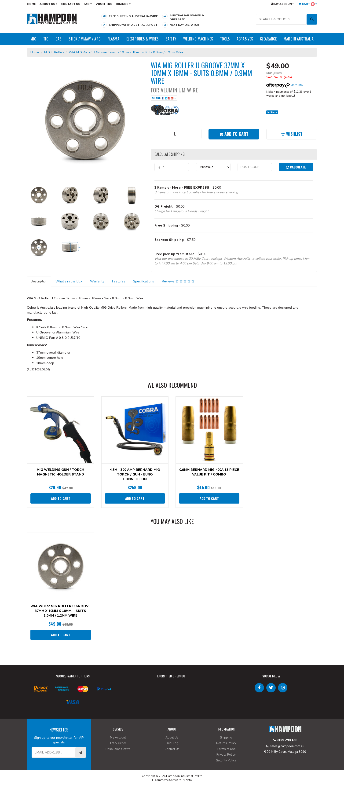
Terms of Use (226, 749)
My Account (284, 4)
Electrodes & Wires (142, 39)
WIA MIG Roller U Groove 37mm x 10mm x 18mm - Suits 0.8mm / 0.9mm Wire (126, 52)
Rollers (59, 52)
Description (39, 281)
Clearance (268, 39)
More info (296, 85)
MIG (33, 39)
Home (31, 4)
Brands (122, 4)
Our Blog (172, 743)
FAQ (87, 4)
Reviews (169, 281)
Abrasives (245, 39)
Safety (170, 39)
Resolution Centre (118, 749)
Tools (225, 39)
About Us (48, 4)
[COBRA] (165, 109)
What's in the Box (68, 281)
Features (118, 281)
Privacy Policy (226, 755)
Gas (58, 39)
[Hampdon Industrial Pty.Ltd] (52, 18)
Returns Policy (226, 743)
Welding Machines (198, 39)
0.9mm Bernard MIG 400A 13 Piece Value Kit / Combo (209, 472)
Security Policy (226, 760)
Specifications (143, 281)
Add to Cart (236, 134)
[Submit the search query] (312, 19)
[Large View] (39, 195)
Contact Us (70, 4)
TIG (45, 39)
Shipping (226, 737)
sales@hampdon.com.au (286, 746)
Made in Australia (299, 39)
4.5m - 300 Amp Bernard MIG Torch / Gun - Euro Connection (135, 474)
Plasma (113, 39)
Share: (157, 98)
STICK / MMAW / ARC (84, 39)
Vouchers (104, 4)
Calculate (297, 167)
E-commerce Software (166, 780)
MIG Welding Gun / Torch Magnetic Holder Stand (60, 472)
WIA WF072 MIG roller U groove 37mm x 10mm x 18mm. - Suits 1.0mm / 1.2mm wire (60, 611)
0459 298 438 (286, 740)
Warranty (97, 281)
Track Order (118, 743)
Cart (307, 4)
